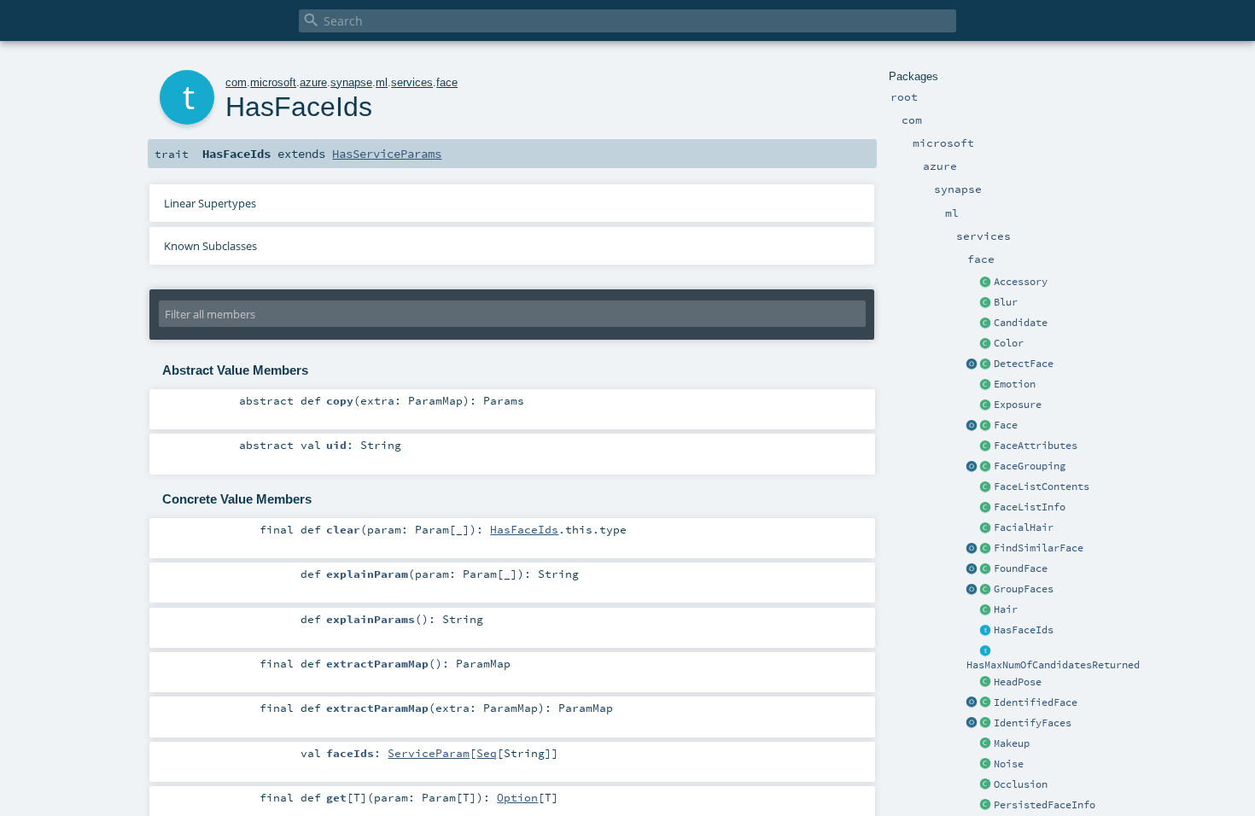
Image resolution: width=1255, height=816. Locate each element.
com (236, 82)
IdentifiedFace (1035, 702)
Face (1006, 425)
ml (382, 82)
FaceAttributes (1035, 446)
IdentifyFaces (1032, 723)
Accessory (1021, 282)
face (447, 82)
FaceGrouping (1029, 466)
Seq (486, 753)
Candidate (1021, 323)
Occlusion (1021, 784)
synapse (351, 82)
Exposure (1018, 405)
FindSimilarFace (1038, 548)
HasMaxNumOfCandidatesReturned (1053, 665)
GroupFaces (1024, 589)
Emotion (1015, 384)
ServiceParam (429, 753)
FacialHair (1024, 527)
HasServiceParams (386, 153)
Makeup (1012, 743)
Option (517, 797)
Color (1009, 343)
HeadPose (1018, 682)
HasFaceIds (1024, 630)
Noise (1009, 764)
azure (313, 82)
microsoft (273, 82)
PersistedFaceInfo (1044, 805)
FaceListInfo (1029, 507)
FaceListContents (1041, 487)
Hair (1006, 609)
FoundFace (1021, 568)
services (412, 82)
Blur (1006, 302)
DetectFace (1024, 364)
